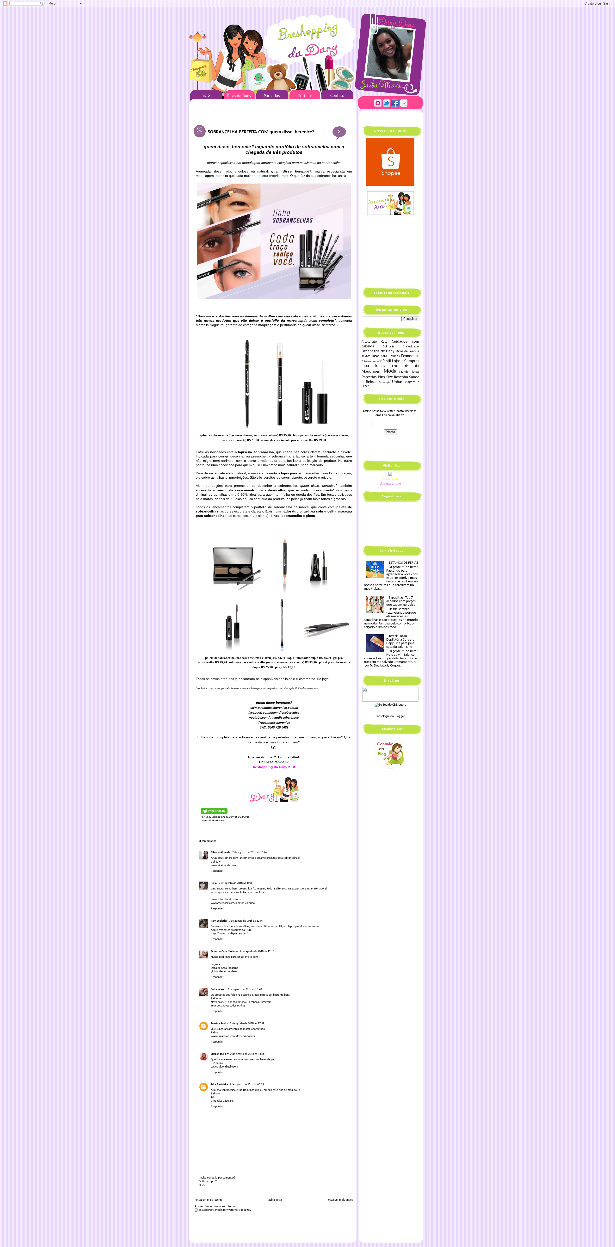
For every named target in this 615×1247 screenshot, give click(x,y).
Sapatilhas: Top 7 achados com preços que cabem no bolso (401, 601)
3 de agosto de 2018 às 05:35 (246, 1084)
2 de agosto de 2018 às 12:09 (246, 921)
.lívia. (214, 883)
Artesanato (369, 342)
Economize (410, 356)
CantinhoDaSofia (236, 1002)
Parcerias (369, 377)
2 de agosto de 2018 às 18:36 (247, 1054)
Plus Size (385, 377)
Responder (217, 871)
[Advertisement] (392, 251)
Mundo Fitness (409, 371)
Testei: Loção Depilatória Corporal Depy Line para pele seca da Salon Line (400, 641)
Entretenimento (370, 361)
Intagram (266, 1002)
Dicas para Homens (386, 356)
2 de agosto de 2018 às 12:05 (236, 883)
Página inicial (275, 1199)
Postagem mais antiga (340, 1199)
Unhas (397, 382)
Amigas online (390, 483)
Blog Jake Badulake (222, 1100)
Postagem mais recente (208, 1199)
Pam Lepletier (219, 921)
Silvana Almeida (221, 852)
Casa (384, 342)
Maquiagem (371, 372)
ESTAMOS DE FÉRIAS (403, 563)
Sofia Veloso (218, 989)
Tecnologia (384, 382)
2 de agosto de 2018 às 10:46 (249, 852)
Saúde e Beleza (216, 820)
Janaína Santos (219, 1023)
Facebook (253, 1002)
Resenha (401, 377)
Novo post (217, 1002)
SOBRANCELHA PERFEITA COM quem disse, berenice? (261, 132)
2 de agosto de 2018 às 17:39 (247, 1023)
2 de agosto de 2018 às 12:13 (257, 951)
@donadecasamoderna (224, 971)
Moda (390, 371)
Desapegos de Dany (378, 351)
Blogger (399, 716)
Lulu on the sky (220, 1054)
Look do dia (405, 366)
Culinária (388, 346)
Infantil (385, 361)
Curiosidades (411, 346)
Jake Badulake (219, 1084)
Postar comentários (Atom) (221, 1206)
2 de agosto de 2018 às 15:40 (245, 989)
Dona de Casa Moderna (224, 951)
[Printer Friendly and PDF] (214, 813)
